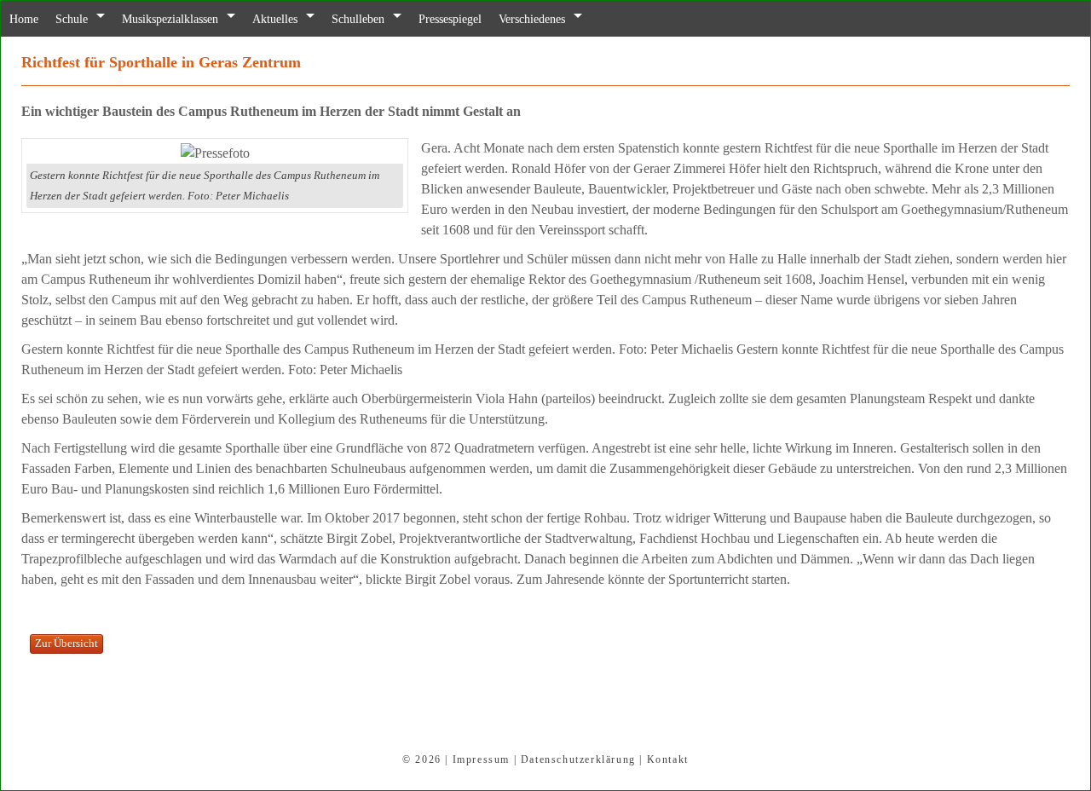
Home (26, 19)
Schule (78, 19)
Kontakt (668, 759)
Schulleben (389, 19)
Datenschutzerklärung (578, 759)
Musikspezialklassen (185, 19)
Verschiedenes (580, 19)
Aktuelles (300, 19)
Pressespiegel (489, 19)
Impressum (481, 759)
